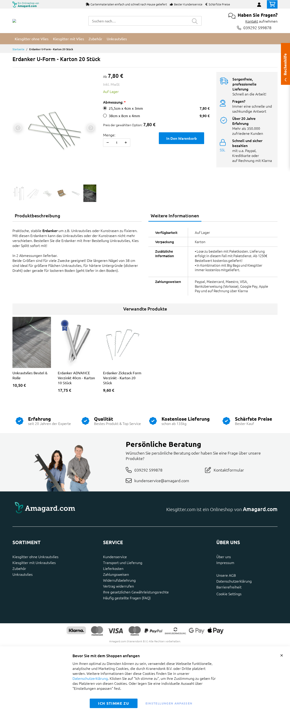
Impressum (225, 562)
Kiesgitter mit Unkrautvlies (34, 562)
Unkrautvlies (22, 574)
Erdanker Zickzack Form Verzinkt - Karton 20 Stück (122, 377)
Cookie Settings (229, 593)
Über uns (223, 556)
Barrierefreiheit (229, 586)
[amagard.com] (77, 509)
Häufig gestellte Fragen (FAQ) (127, 597)
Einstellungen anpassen (169, 703)
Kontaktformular (229, 469)
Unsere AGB (226, 575)
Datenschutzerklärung (234, 580)
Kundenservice (115, 556)
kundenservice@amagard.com (161, 480)
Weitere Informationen (175, 215)
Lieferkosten (113, 568)
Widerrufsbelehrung (119, 580)
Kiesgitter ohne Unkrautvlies (35, 556)
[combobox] (138, 21)
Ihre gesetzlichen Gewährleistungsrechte (136, 591)
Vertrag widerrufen (118, 585)
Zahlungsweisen (116, 574)
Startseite (18, 49)
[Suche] (195, 21)
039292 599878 (257, 27)
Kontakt (251, 21)
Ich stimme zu (113, 703)
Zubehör (19, 568)
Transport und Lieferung (122, 562)
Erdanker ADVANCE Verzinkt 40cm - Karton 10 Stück (76, 377)
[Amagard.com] (14, 21)
